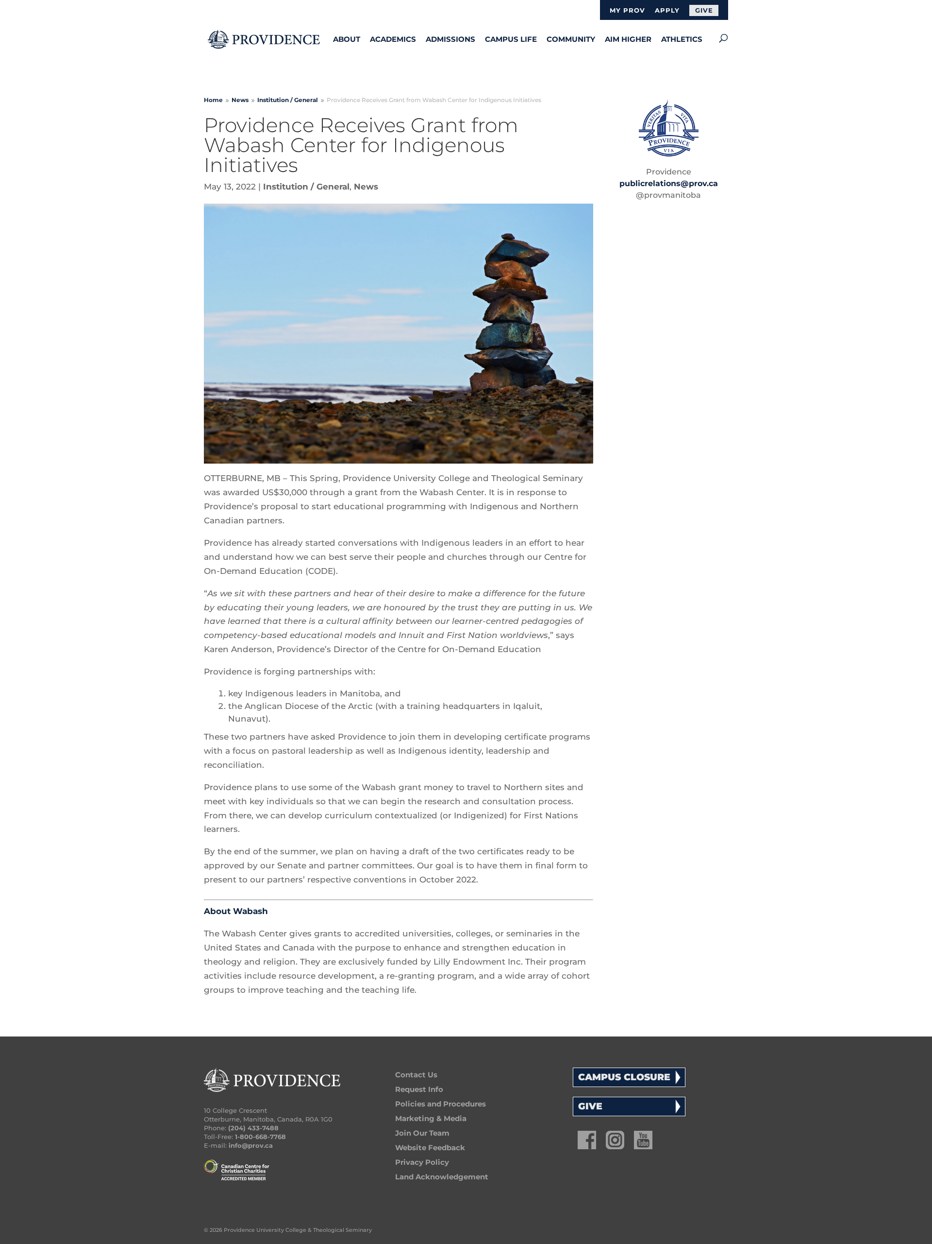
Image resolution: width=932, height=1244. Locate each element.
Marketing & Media (430, 1118)
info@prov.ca (251, 1145)
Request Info (419, 1089)
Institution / (287, 100)
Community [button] (571, 39)
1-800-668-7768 (260, 1136)
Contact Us (416, 1074)
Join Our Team (422, 1133)
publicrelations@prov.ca (668, 183)
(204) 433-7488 (253, 1128)
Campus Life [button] (511, 39)
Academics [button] (393, 39)
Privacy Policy (422, 1162)
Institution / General (306, 186)
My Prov (627, 10)
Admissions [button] (450, 39)
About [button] (346, 39)
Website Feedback (430, 1147)
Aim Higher (628, 39)
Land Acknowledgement (441, 1176)
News (366, 186)
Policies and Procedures (440, 1103)
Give (704, 10)
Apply (667, 10)
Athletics (681, 39)
